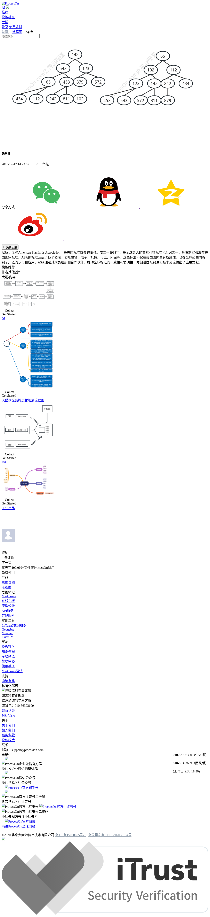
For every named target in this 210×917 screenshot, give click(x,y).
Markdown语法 (12, 671)
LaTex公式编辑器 (14, 625)
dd (3, 318)
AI (3, 7)
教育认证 (8, 710)
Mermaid (7, 633)
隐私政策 (8, 740)
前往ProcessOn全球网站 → (20, 826)
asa (4, 461)
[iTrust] (105, 913)
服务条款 (8, 735)
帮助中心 (8, 661)
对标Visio (8, 715)
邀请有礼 (8, 681)
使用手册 (8, 666)
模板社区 (8, 17)
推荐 (5, 12)
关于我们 (8, 725)
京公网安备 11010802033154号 (109, 835)
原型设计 (8, 606)
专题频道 (8, 656)
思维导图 (8, 582)
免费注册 (15, 27)
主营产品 (8, 508)
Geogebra (8, 629)
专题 (5, 22)
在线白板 (8, 601)
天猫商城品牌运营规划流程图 (23, 400)
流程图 (17, 32)
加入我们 (8, 730)
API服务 (8, 610)
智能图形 (8, 615)
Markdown (9, 596)
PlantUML (9, 637)
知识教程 (8, 651)
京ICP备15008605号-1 (70, 835)
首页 (5, 32)
